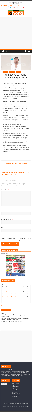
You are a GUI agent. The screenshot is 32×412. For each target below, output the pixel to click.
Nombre (4, 211)
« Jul (2, 305)
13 (15, 294)
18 (7, 296)
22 (23, 296)
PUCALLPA (5, 72)
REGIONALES (12, 72)
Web (2, 228)
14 (19, 294)
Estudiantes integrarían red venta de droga (14, 165)
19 (11, 296)
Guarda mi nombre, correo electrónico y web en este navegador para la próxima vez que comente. (16, 239)
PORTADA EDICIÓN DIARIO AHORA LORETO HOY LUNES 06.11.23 (15, 173)
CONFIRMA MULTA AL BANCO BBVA (10, 5)
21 (19, 296)
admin (15, 80)
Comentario (5, 190)
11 (7, 294)
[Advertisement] (16, 33)
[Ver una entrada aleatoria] (29, 51)
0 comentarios (22, 80)
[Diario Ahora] (3, 51)
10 (2, 294)
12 (11, 294)
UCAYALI (18, 72)
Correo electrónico (7, 219)
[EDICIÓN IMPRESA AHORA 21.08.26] (16, 276)
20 (15, 296)
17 (2, 296)
